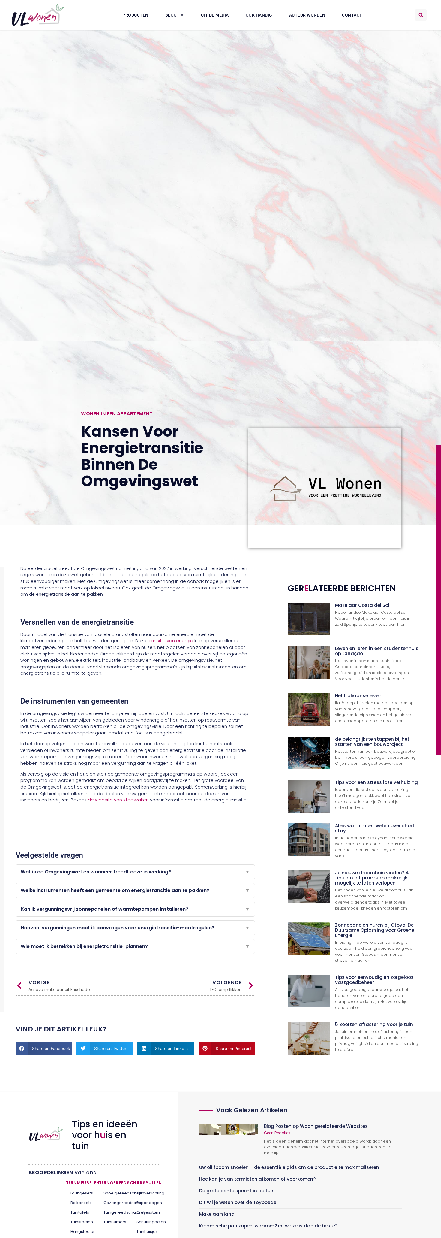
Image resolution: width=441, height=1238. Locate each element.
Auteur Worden (307, 15)
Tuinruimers (113, 1222)
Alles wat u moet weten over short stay (375, 828)
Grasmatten (146, 1212)
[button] (421, 15)
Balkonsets (80, 1203)
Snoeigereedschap (113, 1193)
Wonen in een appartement (116, 413)
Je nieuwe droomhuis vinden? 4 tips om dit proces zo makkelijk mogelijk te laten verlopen (372, 878)
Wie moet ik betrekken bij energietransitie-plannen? (135, 946)
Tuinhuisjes (146, 1231)
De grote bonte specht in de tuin (237, 1191)
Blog (171, 15)
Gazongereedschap (113, 1203)
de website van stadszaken (118, 800)
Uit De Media (215, 15)
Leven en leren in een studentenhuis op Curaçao (376, 651)
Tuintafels (79, 1212)
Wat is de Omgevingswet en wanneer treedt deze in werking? (135, 871)
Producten (135, 15)
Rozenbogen (146, 1203)
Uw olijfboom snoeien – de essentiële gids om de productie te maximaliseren (289, 1167)
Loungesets (80, 1193)
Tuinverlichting (146, 1193)
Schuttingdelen (146, 1222)
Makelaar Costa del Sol (362, 605)
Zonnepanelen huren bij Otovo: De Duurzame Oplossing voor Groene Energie (374, 930)
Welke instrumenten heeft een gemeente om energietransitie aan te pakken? (135, 890)
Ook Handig (259, 15)
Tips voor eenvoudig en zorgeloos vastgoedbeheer (374, 979)
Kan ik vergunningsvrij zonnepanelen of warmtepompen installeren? (135, 909)
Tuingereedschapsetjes (113, 1212)
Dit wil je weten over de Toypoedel (238, 1202)
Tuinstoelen (80, 1222)
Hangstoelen (80, 1231)
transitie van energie (170, 641)
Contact (352, 15)
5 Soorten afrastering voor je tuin (374, 1024)
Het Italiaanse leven (358, 695)
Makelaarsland (217, 1214)
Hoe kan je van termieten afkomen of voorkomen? (257, 1179)
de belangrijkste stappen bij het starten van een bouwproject (372, 741)
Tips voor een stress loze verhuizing (376, 782)
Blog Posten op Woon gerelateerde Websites (316, 1126)
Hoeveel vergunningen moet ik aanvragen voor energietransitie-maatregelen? (135, 927)
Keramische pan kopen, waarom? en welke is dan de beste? (268, 1226)
